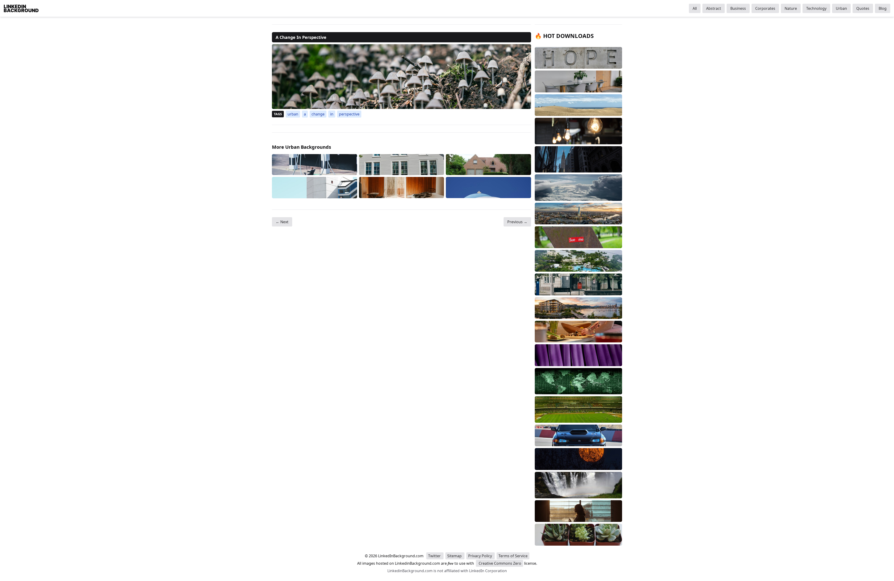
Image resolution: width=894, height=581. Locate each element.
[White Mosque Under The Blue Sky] (488, 187)
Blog (883, 8)
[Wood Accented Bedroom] (401, 187)
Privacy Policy (480, 555)
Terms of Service (513, 555)
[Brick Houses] (488, 164)
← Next (282, 221)
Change (318, 114)
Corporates (765, 8)
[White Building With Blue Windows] (401, 164)
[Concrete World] (314, 187)
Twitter (435, 555)
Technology (816, 8)
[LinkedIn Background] (21, 8)
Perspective (349, 114)
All (695, 8)
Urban (841, 8)
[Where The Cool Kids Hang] (314, 164)
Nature (791, 8)
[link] (401, 76)
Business (738, 8)
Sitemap (455, 555)
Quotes (862, 8)
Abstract (713, 8)
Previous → (517, 221)
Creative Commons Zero (499, 563)
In (331, 114)
